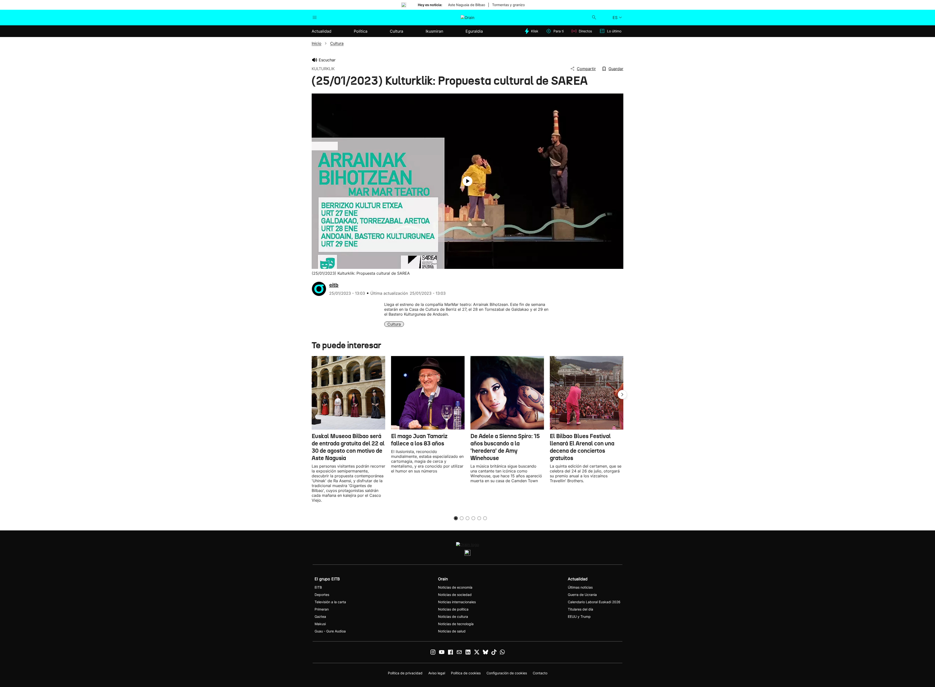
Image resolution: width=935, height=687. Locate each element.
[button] (622, 394)
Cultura (394, 324)
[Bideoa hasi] (467, 181)
